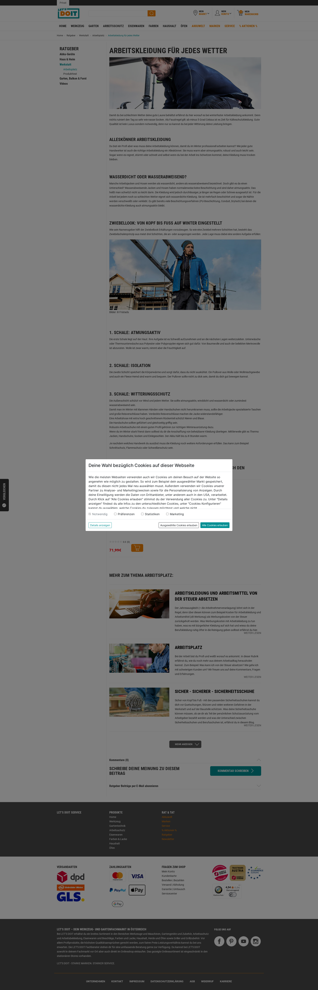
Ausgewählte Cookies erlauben (178, 525)
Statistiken (152, 514)
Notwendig (99, 514)
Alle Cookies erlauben (215, 525)
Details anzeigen (100, 525)
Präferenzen (126, 514)
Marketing (177, 514)
